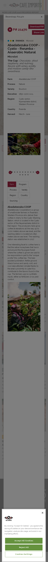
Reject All (24, 547)
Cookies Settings (23, 554)
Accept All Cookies (24, 541)
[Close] (42, 513)
